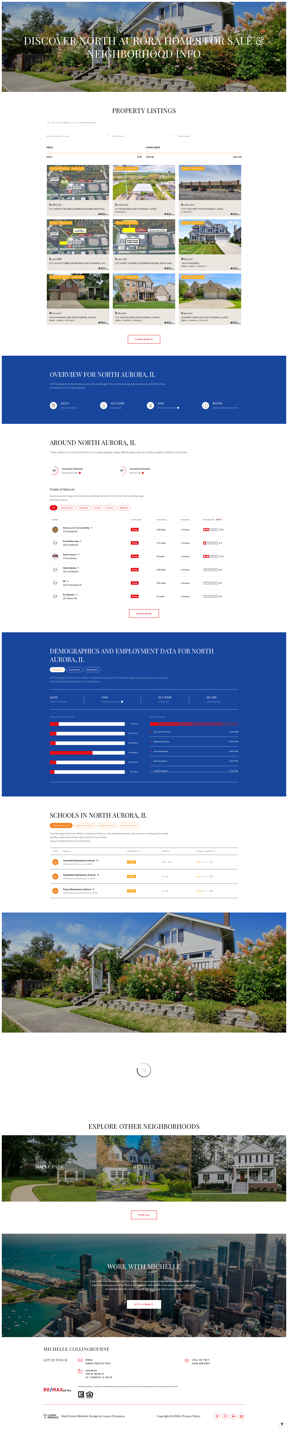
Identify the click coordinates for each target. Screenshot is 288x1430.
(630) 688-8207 (201, 1363)
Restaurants (68, 507)
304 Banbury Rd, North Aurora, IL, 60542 (79, 878)
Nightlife (125, 507)
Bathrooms (118, 136)
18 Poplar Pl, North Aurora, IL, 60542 (77, 864)
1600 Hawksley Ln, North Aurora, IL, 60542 (80, 893)
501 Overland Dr (70, 571)
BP (64, 581)
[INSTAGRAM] (225, 1416)
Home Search (144, 339)
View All (144, 1215)
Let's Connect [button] (144, 1304)
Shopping (84, 507)
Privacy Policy (191, 1416)
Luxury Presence (114, 1416)
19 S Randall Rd (70, 531)
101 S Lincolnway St (72, 585)
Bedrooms (184, 136)
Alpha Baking (69, 568)
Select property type (57, 136)
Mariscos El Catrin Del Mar (76, 527)
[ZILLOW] (241, 1416)
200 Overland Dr (70, 544)
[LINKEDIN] (233, 1416)
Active (98, 507)
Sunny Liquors (70, 554)
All (54, 507)
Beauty (111, 507)
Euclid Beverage (71, 541)
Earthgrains (69, 594)
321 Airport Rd (70, 598)
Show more (144, 613)
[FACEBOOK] (217, 1416)
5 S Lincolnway (70, 558)
